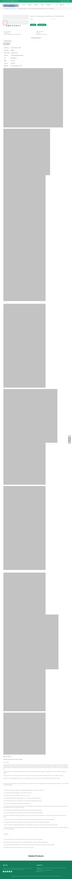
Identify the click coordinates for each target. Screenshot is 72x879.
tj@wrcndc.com (16, 1)
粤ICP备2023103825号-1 (56, 876)
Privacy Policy (38, 876)
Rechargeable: (6, 32)
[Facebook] (60, 1)
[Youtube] (66, 1)
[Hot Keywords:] (57, 5)
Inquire (33, 24)
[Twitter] (64, 1)
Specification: (38, 34)
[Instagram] (68, 1)
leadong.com (49, 876)
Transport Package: (7, 34)
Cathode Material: (39, 31)
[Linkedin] (62, 1)
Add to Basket (42, 24)
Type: (5, 31)
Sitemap (33, 876)
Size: (37, 32)
